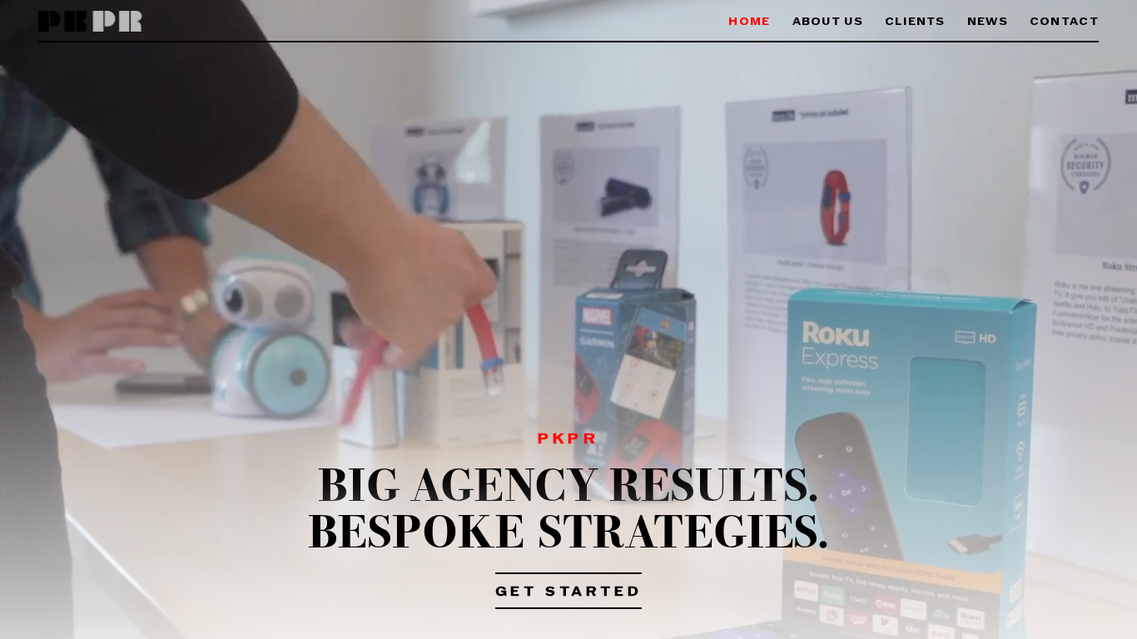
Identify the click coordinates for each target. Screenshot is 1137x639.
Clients (915, 22)
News (987, 22)
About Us (827, 22)
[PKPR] (90, 22)
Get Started (569, 592)
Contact (1064, 22)
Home (749, 22)
